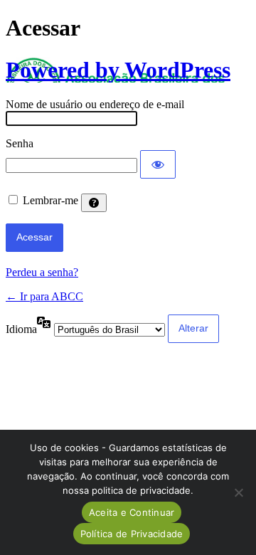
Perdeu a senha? (42, 272)
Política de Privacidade (131, 533)
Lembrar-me (50, 200)
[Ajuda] (94, 203)
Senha (19, 143)
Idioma (21, 329)
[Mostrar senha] (158, 164)
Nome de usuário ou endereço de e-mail (95, 104)
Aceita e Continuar (132, 512)
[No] (238, 492)
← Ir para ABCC (44, 296)
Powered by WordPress (118, 70)
